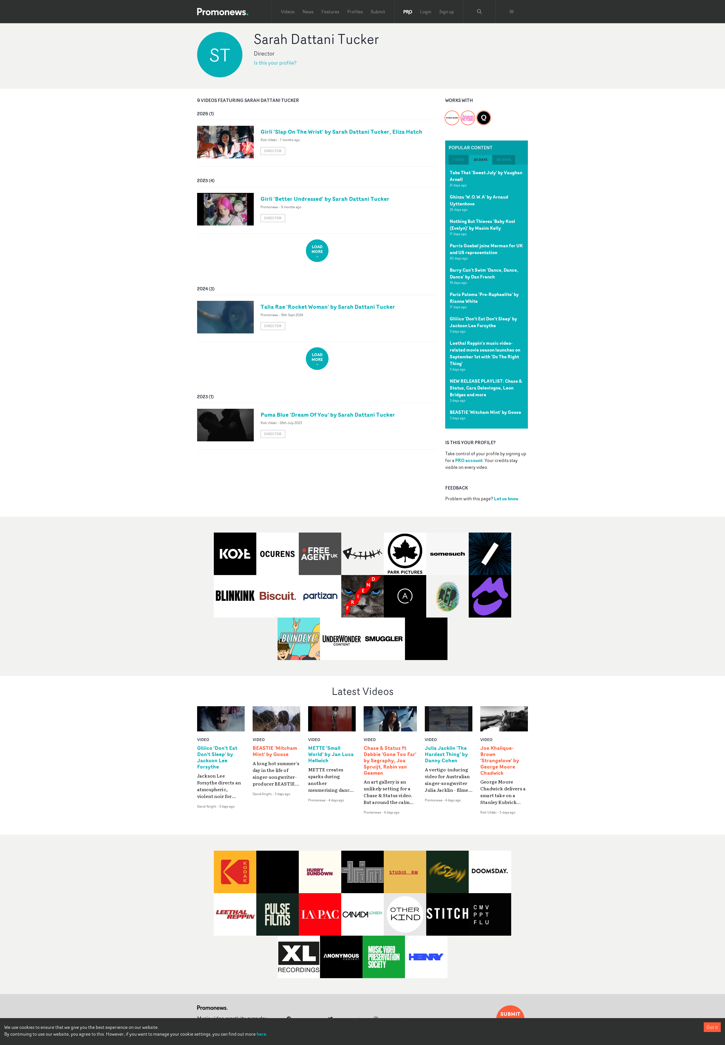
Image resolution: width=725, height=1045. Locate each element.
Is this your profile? (275, 62)
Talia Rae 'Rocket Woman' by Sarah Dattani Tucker (328, 306)
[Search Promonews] (479, 11)
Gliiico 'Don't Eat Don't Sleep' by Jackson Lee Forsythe (483, 322)
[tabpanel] (486, 297)
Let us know (506, 498)
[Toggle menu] (512, 11)
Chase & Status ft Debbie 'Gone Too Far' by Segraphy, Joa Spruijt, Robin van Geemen (390, 760)
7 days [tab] (458, 159)
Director (273, 150)
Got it (712, 1027)
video (203, 739)
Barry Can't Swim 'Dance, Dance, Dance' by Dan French (484, 273)
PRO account (469, 460)
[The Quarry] (484, 114)
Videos (288, 11)
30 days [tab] (480, 159)
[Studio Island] (452, 114)
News (308, 11)
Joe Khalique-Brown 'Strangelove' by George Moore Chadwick (499, 760)
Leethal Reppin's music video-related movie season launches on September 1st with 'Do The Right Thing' (485, 353)
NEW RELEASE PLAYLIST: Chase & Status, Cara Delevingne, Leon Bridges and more (486, 388)
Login (425, 11)
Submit (378, 11)
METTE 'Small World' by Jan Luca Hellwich (331, 754)
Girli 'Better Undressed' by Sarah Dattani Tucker (325, 198)
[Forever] (468, 114)
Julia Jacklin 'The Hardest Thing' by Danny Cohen (446, 754)
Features (330, 11)
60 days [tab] (504, 159)
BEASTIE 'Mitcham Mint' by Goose (485, 412)
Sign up (446, 11)
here (261, 1034)
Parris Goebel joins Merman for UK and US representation (486, 249)
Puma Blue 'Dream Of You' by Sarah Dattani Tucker (328, 414)
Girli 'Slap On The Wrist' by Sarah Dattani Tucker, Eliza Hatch (341, 131)
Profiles (355, 11)
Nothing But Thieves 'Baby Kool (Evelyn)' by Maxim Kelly (482, 224)
